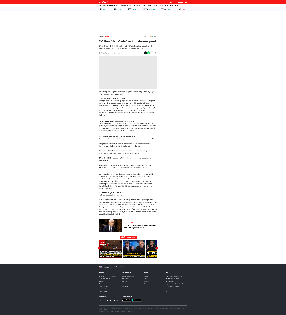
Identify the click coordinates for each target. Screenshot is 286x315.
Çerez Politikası (170, 281)
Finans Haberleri (103, 283)
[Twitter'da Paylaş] (145, 52)
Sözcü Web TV (125, 278)
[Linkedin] (117, 300)
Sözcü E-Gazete (125, 283)
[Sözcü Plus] (121, 267)
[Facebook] (104, 300)
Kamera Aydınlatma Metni (172, 286)
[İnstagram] (100, 300)
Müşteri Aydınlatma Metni (172, 278)
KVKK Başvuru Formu (171, 289)
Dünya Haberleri (103, 291)
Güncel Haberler (126, 272)
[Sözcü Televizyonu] (100, 267)
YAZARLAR (110, 5)
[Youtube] (110, 300)
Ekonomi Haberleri (103, 286)
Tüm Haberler (125, 286)
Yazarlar (101, 281)
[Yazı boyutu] (155, 52)
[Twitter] (107, 300)
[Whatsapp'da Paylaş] (148, 52)
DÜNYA (129, 5)
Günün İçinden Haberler (128, 276)
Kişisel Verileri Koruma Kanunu (174, 276)
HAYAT (149, 5)
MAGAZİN (154, 5)
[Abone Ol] (153, 36)
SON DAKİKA (102, 5)
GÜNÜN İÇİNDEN (137, 5)
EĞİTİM (166, 5)
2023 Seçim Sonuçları (104, 278)
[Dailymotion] (114, 300)
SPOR (144, 5)
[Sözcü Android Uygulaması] (137, 300)
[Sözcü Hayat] (114, 267)
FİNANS (161, 5)
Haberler (101, 272)
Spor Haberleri (125, 281)
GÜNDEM (116, 5)
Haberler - (101, 36)
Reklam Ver (146, 281)
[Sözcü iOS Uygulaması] (126, 300)
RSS (167, 291)
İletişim (146, 276)
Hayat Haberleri (103, 289)
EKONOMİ (123, 5)
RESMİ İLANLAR (174, 5)
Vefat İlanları (147, 283)
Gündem (107, 36)
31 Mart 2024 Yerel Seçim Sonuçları (108, 276)
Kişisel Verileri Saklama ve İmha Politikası (176, 283)
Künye (145, 278)
